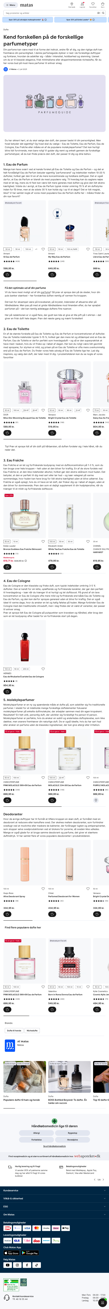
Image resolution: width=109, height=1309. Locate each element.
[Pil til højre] (106, 19)
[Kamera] (98, 13)
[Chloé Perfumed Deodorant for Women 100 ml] (69, 878)
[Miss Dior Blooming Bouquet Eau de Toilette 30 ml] (24, 398)
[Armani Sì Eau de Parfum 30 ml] (24, 238)
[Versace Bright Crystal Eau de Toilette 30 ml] (69, 398)
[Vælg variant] (7, 274)
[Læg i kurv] (97, 567)
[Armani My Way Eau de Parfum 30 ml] (69, 238)
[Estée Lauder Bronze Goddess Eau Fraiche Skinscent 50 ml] (24, 531)
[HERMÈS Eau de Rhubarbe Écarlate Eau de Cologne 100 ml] (24, 657)
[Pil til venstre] (94, 1179)
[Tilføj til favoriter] (43, 249)
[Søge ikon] (103, 13)
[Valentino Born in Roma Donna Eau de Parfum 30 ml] (69, 975)
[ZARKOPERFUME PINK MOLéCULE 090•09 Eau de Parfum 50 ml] (24, 766)
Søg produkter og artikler (17, 13)
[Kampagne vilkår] (26, 561)
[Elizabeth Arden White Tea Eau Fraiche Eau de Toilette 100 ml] (69, 531)
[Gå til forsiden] (26, 5)
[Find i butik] (96, 800)
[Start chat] (102, 1302)
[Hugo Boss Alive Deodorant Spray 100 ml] (24, 878)
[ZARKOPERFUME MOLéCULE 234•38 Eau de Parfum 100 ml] (69, 766)
